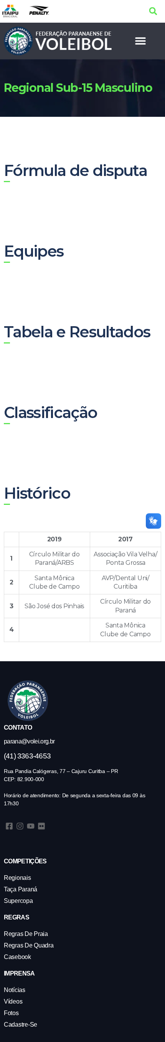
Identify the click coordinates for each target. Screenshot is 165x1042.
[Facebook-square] (9, 826)
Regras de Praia (26, 934)
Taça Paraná (20, 889)
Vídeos (13, 1001)
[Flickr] (41, 826)
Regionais (17, 877)
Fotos (11, 1013)
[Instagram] (20, 826)
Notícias (14, 990)
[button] (153, 11)
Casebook (17, 957)
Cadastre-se (20, 1024)
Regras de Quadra (29, 945)
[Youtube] (30, 826)
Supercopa (18, 901)
